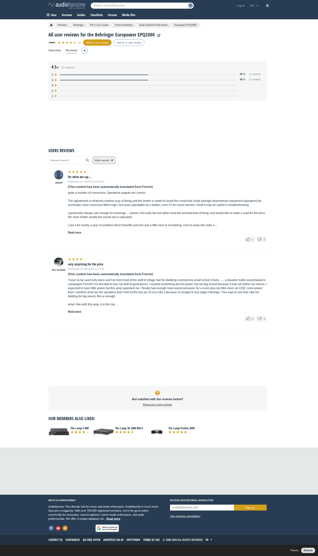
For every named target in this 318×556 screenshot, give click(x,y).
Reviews (67, 15)
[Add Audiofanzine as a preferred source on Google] (107, 528)
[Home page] (51, 25)
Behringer (78, 25)
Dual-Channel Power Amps (153, 25)
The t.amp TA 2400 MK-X (129, 428)
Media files (128, 15)
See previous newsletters (185, 516)
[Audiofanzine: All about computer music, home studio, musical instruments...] (66, 5)
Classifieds (96, 15)
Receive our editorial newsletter (191, 500)
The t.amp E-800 (79, 428)
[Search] (190, 5)
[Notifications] (267, 5)
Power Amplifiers (124, 25)
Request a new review (157, 404)
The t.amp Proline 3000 (181, 428)
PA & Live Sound (99, 25)
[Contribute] (84, 50)
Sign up (250, 507)
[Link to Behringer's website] (158, 35)
